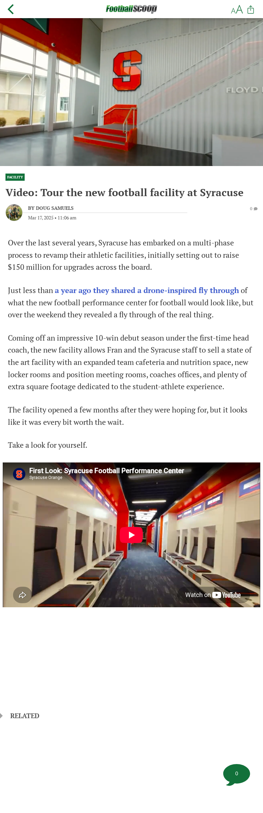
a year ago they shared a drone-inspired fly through (147, 290)
